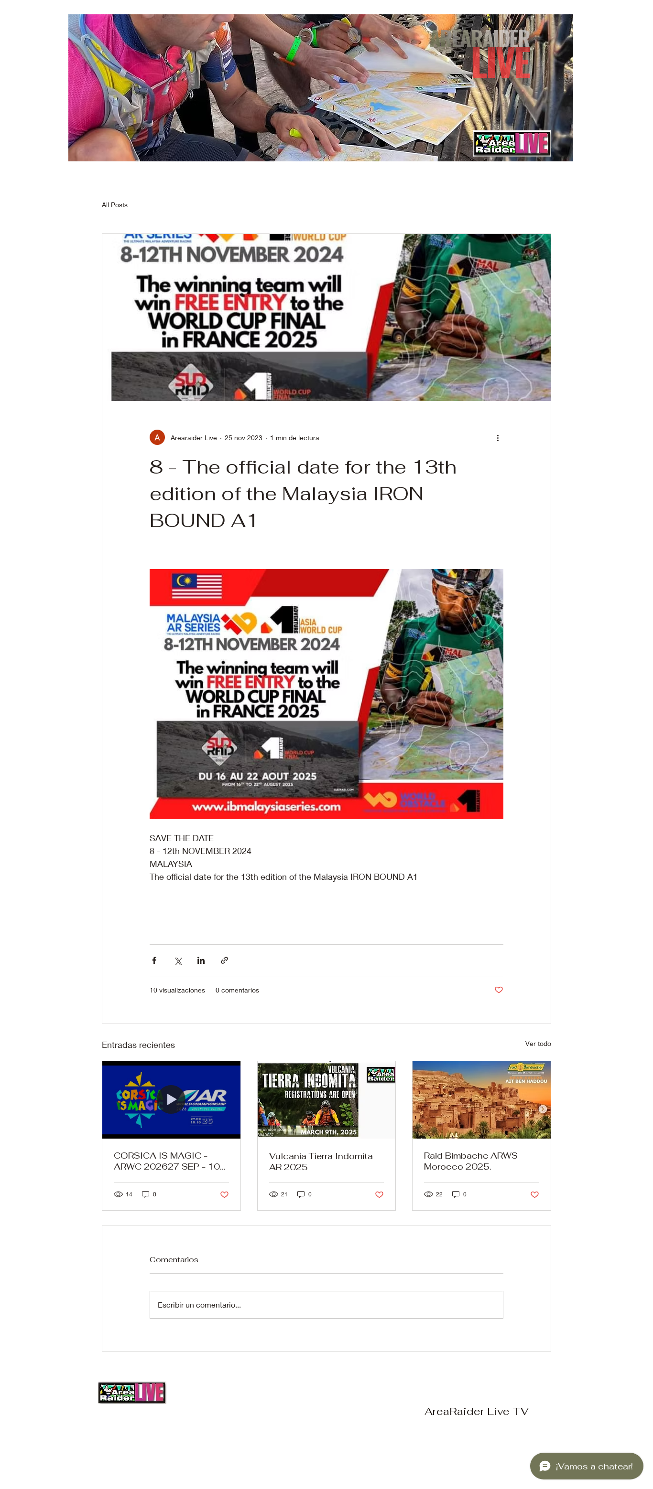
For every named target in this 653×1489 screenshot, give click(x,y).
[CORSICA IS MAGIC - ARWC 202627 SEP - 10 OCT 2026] (171, 1100)
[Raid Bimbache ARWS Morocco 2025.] (482, 1100)
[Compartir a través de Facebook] (154, 960)
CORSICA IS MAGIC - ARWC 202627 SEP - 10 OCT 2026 (167, 1161)
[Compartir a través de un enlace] (224, 960)
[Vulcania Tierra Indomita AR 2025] (327, 1100)
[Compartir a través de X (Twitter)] (177, 960)
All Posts (115, 205)
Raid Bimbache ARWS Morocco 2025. (471, 1161)
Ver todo (538, 1043)
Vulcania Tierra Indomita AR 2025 (321, 1161)
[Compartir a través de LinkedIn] (201, 960)
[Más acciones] (497, 437)
